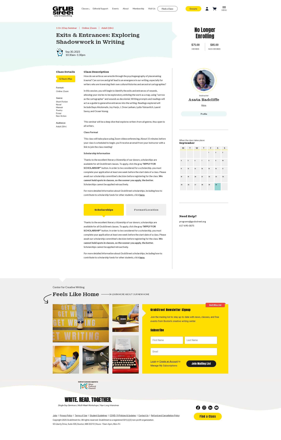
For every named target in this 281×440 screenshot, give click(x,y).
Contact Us (143, 415)
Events (115, 8)
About (126, 8)
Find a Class (167, 8)
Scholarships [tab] (104, 209)
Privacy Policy (66, 415)
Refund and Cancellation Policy (165, 415)
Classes (85, 8)
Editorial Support (100, 8)
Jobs (55, 415)
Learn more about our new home (130, 294)
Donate (193, 8)
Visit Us (151, 8)
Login (153, 361)
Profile (204, 114)
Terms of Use (81, 415)
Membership (138, 8)
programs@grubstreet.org (192, 221)
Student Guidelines (98, 415)
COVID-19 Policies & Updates (123, 415)
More (203, 105)
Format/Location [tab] (146, 209)
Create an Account (168, 361)
